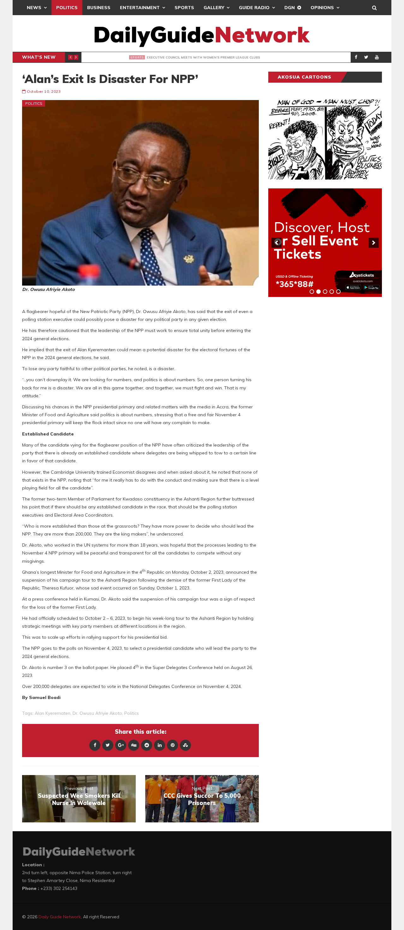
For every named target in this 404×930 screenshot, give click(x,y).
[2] (318, 291)
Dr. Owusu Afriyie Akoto (97, 713)
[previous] (276, 243)
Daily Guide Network (60, 917)
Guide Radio (254, 7)
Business (98, 7)
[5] (338, 291)
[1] (312, 291)
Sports (184, 7)
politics (131, 713)
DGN (289, 7)
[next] (374, 243)
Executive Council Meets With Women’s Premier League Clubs (189, 57)
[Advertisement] (315, 400)
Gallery (214, 7)
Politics (67, 7)
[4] (332, 291)
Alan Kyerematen (52, 713)
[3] (325, 291)
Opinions (322, 7)
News (34, 7)
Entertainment (140, 7)
